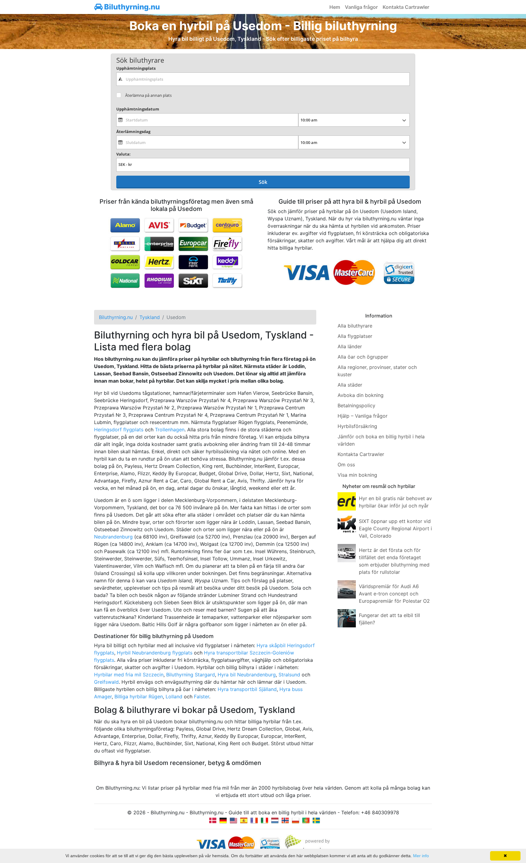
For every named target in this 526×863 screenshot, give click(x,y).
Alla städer (350, 385)
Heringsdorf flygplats (118, 429)
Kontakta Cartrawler (406, 7)
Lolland (174, 696)
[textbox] (263, 79)
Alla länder (350, 346)
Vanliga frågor (361, 7)
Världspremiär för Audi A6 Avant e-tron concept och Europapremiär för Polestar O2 (394, 593)
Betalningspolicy (356, 405)
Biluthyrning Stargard (190, 675)
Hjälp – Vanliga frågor (362, 416)
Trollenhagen (169, 429)
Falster (201, 696)
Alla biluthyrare (355, 326)
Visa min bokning (357, 475)
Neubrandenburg (113, 537)
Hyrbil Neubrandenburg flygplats (154, 653)
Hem (334, 7)
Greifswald (106, 682)
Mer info (421, 855)
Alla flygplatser (355, 336)
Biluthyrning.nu (131, 6)
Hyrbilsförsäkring (357, 426)
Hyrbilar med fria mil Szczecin (128, 675)
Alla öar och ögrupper (363, 357)
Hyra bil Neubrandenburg (247, 675)
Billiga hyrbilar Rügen (138, 696)
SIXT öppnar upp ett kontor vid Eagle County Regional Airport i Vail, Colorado (395, 528)
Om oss (346, 464)
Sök (263, 182)
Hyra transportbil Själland (247, 689)
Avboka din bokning (361, 395)
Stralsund (289, 675)
